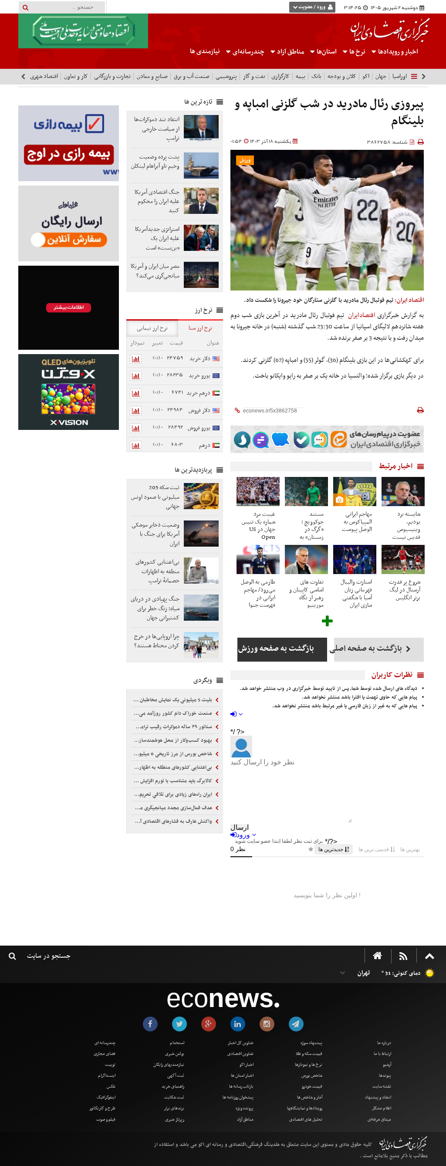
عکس (111, 1086)
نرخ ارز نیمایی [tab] (152, 328)
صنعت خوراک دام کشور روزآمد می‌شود (172, 713)
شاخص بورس (311, 1075)
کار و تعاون (76, 76)
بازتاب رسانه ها (241, 1086)
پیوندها (385, 1075)
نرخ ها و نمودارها (308, 1064)
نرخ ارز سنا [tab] (200, 328)
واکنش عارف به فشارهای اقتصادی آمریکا (172, 821)
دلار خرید (199, 359)
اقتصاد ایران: (409, 300)
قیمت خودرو (312, 1086)
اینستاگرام (106, 1075)
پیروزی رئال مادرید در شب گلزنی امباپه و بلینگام (329, 113)
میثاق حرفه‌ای (379, 1119)
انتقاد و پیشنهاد (378, 1097)
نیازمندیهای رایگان (168, 1064)
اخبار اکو (246, 1064)
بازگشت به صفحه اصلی (369, 649)
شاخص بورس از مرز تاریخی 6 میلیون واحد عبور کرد (172, 754)
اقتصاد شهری (44, 76)
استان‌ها (326, 51)
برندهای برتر (174, 1108)
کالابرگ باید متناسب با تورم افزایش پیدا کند (172, 781)
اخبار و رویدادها (397, 51)
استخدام (177, 1043)
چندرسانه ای (105, 1043)
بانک (316, 76)
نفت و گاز (254, 76)
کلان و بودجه (342, 76)
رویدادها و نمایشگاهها (304, 1108)
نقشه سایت (381, 1086)
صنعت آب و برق (191, 76)
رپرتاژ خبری (174, 1119)
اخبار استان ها (242, 1075)
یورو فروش (199, 428)
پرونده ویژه (244, 1108)
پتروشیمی (226, 76)
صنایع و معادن (152, 76)
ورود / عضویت (311, 7)
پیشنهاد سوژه (311, 1043)
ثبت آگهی (175, 1075)
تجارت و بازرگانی (112, 76)
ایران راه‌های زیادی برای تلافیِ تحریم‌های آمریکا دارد (172, 794)
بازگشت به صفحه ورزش (275, 649)
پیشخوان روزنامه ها (238, 1097)
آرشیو (387, 1064)
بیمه (300, 76)
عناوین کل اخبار (240, 1043)
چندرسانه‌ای (247, 51)
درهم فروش (209, 450)
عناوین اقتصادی (240, 1054)
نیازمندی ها (205, 51)
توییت (110, 1064)
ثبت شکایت (174, 1097)
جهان (380, 76)
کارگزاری (280, 76)
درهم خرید (198, 393)
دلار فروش (199, 411)
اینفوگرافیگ (106, 1097)
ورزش (245, 160)
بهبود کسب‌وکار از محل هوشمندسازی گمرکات (172, 740)
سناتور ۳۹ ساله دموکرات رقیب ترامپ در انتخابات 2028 (172, 727)
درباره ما (384, 1043)
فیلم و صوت (105, 1119)
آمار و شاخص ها (309, 1097)
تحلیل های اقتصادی (305, 1119)
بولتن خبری (174, 1054)
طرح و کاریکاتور (102, 1108)
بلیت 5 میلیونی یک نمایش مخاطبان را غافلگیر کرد (172, 700)
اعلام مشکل (381, 1108)
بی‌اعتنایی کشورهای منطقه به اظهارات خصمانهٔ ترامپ (172, 767)
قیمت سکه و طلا (309, 1054)
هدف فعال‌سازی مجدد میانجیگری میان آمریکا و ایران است (172, 808)
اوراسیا (399, 76)
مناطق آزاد (290, 51)
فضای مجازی (104, 1054)
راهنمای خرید (173, 1086)
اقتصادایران (361, 315)
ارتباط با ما (382, 1054)
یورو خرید (199, 376)
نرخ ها (357, 51)
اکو (365, 76)
